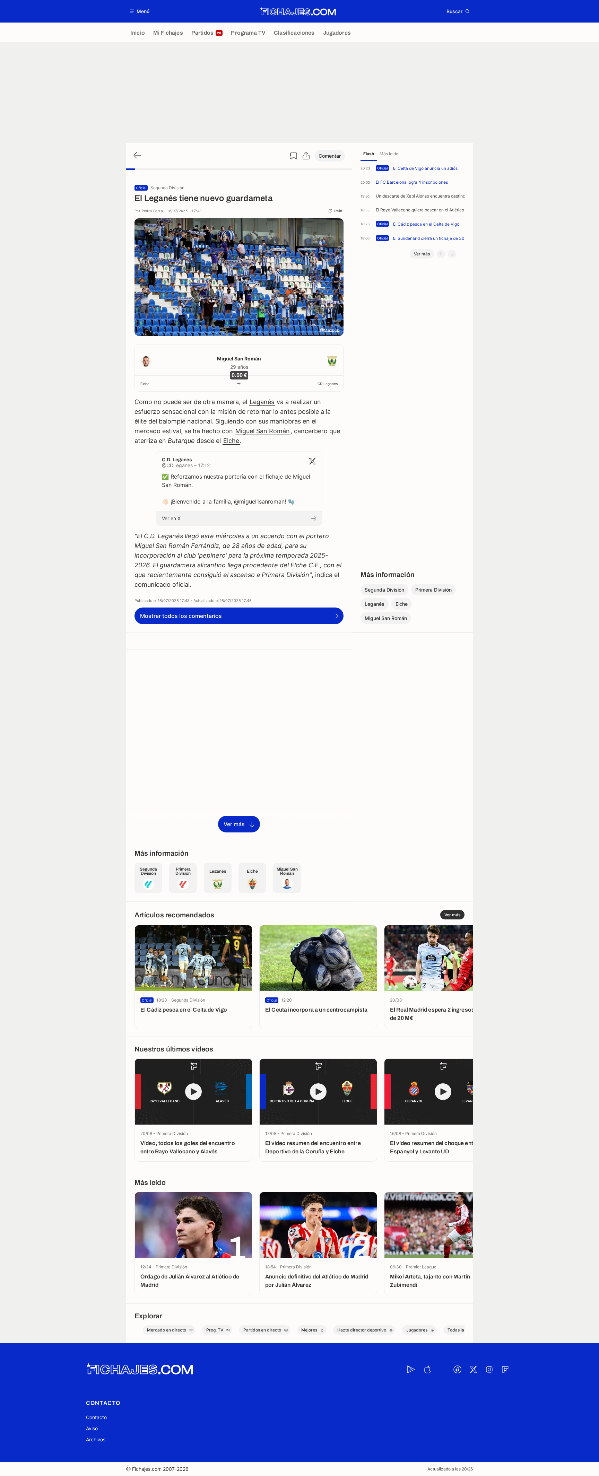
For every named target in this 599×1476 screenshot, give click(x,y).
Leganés (262, 401)
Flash (368, 153)
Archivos (95, 1439)
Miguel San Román (239, 358)
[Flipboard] (505, 1369)
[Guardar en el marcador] (293, 156)
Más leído (389, 153)
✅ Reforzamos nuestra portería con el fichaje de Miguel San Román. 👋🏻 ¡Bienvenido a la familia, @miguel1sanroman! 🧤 (236, 489)
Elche (144, 384)
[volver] (136, 155)
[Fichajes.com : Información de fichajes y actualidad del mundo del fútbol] (298, 11)
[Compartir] (306, 156)
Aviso (92, 1428)
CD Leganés (328, 384)
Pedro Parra (152, 211)
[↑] (441, 254)
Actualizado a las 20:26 (450, 1468)
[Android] (411, 1369)
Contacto (96, 1417)
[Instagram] (489, 1369)
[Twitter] (473, 1369)
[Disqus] (239, 744)
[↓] (452, 254)
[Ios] (427, 1369)
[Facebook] (457, 1369)
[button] (140, 11)
